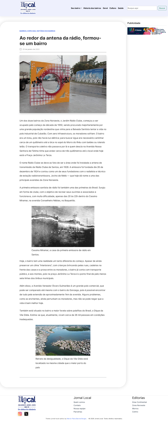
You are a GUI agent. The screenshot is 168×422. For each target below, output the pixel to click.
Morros (135, 408)
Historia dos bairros (92, 8)
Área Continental (139, 402)
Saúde (121, 8)
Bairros (23, 31)
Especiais (31, 31)
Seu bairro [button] (75, 8)
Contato (77, 405)
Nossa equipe (79, 408)
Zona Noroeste (138, 405)
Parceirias (78, 412)
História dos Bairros (46, 31)
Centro (135, 412)
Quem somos (79, 402)
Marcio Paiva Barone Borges (76, 418)
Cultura (112, 8)
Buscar (162, 8)
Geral (105, 8)
